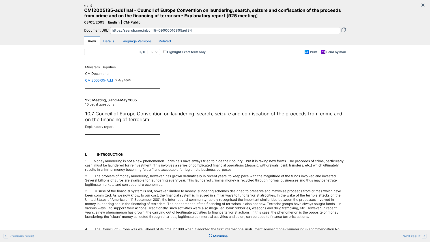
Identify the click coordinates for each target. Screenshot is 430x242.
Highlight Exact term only (186, 52)
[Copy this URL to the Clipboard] (344, 30)
